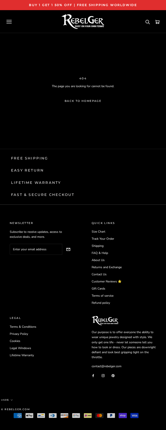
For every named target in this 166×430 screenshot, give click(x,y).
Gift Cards (98, 289)
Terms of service (102, 296)
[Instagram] (103, 375)
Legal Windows (20, 348)
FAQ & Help (100, 253)
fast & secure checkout (42, 195)
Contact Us (99, 274)
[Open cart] (157, 21)
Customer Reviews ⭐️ (106, 281)
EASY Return (27, 170)
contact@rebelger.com (106, 366)
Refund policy (101, 303)
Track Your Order (103, 239)
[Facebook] (93, 375)
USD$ (5, 399)
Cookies (15, 341)
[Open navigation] (9, 22)
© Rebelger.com (15, 409)
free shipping (29, 158)
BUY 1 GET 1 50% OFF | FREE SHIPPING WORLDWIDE (83, 5)
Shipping (98, 246)
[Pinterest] (113, 375)
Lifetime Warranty (22, 355)
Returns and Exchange (107, 267)
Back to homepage (83, 100)
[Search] (147, 21)
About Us (98, 260)
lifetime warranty (36, 183)
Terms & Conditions (23, 327)
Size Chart (98, 232)
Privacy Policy (19, 334)
